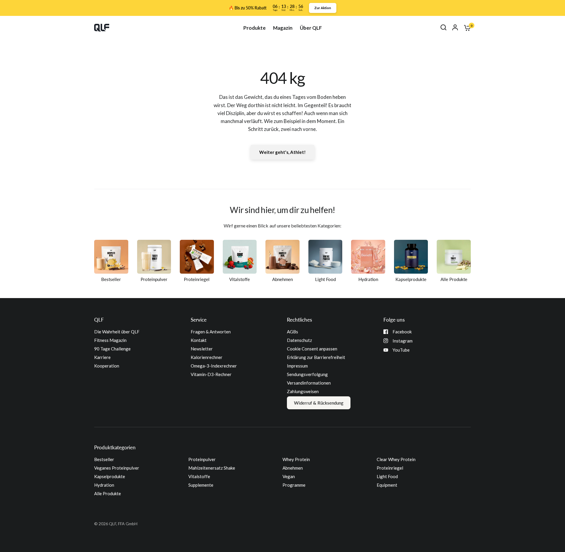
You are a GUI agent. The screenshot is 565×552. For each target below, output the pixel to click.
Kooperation (106, 365)
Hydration (104, 485)
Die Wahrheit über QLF (116, 331)
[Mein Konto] (455, 27)
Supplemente (200, 485)
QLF (99, 319)
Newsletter (202, 348)
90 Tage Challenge (112, 348)
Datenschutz (299, 340)
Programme (293, 485)
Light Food (387, 476)
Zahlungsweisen (303, 391)
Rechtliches (299, 319)
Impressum (297, 365)
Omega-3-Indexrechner (214, 365)
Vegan (288, 476)
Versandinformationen (309, 382)
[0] (466, 27)
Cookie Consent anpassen (312, 348)
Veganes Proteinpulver (116, 467)
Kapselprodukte (109, 476)
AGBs (292, 331)
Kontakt (199, 340)
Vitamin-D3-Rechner (211, 374)
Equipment (387, 485)
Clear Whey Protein (396, 459)
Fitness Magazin (110, 340)
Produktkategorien (115, 447)
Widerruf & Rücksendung (318, 402)
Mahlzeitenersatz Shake (211, 467)
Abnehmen (292, 467)
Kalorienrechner (206, 357)
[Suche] (443, 27)
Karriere (102, 357)
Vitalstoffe (199, 476)
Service (199, 319)
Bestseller (104, 459)
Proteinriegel (390, 467)
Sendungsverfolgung (307, 374)
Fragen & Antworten (211, 331)
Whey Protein (296, 459)
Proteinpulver (202, 459)
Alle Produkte (107, 493)
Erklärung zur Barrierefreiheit (316, 357)
